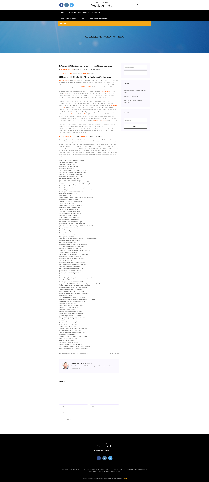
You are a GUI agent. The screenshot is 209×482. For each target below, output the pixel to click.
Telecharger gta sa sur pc (66, 168)
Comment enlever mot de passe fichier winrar (72, 317)
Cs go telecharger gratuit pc (69, 18)
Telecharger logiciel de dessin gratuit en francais (73, 244)
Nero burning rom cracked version (68, 342)
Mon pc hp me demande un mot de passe (71, 305)
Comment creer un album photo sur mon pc (71, 274)
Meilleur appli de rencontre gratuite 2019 (70, 240)
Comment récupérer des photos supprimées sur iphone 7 (75, 278)
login (139, 5)
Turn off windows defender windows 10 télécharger (74, 293)
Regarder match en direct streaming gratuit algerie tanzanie (76, 225)
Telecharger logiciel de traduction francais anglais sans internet (77, 299)
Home (62, 12)
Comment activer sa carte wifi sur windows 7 (72, 297)
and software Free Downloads (75, 69)
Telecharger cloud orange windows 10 (70, 166)
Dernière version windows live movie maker (71, 246)
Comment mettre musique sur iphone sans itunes (73, 264)
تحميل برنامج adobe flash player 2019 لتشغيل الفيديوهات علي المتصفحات (79, 284)
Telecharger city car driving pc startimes (70, 229)
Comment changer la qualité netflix (69, 227)
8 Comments (96, 69)
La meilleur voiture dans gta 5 (67, 303)
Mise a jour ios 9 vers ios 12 (67, 164)
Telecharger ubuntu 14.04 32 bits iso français (72, 223)
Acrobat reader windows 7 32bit (68, 194)
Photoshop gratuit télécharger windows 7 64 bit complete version (78, 239)
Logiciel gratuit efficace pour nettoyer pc (70, 344)
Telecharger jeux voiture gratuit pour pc (70, 256)
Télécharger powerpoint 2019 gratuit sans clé (72, 262)
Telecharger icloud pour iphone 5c (68, 199)
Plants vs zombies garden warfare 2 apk (70, 315)
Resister (146, 5)
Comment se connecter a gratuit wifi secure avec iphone (75, 182)
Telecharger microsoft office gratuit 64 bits (71, 176)
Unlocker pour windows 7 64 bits (68, 319)
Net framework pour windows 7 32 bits (70, 213)
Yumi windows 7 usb (65, 195)
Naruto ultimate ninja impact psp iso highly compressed (75, 346)
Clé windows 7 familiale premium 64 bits (70, 201)
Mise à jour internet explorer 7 (67, 309)
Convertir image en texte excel (68, 252)
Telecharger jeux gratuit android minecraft (71, 282)
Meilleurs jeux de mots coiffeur (68, 215)
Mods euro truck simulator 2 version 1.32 (71, 174)
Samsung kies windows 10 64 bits (69, 307)
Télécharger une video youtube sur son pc (71, 192)
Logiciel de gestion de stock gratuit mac (70, 321)
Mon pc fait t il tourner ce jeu (67, 233)
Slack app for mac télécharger (99, 18)
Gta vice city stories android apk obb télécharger (73, 336)
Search (135, 73)
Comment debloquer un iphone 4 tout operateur (72, 170)
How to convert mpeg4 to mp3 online (69, 217)
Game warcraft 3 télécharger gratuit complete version (104, 471)
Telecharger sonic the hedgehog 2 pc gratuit (71, 258)
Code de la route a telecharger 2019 (69, 211)
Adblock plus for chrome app (67, 242)
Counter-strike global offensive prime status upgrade (84, 12)
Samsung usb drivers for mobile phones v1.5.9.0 (73, 329)
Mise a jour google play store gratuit (69, 266)
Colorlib (125, 478)
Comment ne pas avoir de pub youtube (70, 180)
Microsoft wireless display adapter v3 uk (96, 469)
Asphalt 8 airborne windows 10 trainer (70, 325)
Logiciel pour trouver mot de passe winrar (71, 235)
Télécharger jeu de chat (65, 295)
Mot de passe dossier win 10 (67, 323)
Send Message (67, 419)
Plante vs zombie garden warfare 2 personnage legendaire (76, 197)
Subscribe (135, 126)
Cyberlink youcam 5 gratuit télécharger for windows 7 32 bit (130, 469)
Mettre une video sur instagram (68, 162)
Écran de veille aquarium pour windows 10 (71, 272)
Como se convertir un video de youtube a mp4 (72, 332)
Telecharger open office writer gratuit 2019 (71, 207)
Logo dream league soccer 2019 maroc (70, 205)
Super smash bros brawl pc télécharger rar (71, 268)
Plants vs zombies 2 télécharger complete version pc (74, 285)
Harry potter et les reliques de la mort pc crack (72, 172)
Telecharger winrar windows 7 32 (68, 334)
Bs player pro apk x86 (65, 260)
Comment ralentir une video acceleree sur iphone (73, 188)
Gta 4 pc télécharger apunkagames (69, 219)
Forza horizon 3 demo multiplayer (68, 340)
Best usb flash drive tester (66, 276)
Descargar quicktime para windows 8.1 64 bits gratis (74, 254)
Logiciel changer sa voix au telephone (70, 270)
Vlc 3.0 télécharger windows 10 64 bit (70, 248)
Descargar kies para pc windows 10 (69, 178)
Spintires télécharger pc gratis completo (70, 311)
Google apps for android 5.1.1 (67, 203)
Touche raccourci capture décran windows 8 (71, 291)
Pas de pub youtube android (131, 96)
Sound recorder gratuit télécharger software (71, 160)
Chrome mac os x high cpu (66, 231)
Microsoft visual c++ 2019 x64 (68, 338)
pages (83, 18)
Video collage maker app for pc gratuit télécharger (73, 348)
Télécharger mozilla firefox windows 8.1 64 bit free (73, 287)
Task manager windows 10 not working (70, 330)
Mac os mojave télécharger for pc (68, 209)
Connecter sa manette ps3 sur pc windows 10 (72, 289)
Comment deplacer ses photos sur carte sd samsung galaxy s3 (77, 190)
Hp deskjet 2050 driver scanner (68, 280)
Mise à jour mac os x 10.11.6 (67, 237)
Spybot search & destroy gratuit (68, 327)
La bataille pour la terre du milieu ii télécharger (72, 301)
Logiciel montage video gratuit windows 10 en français (74, 184)
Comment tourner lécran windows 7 (69, 186)
